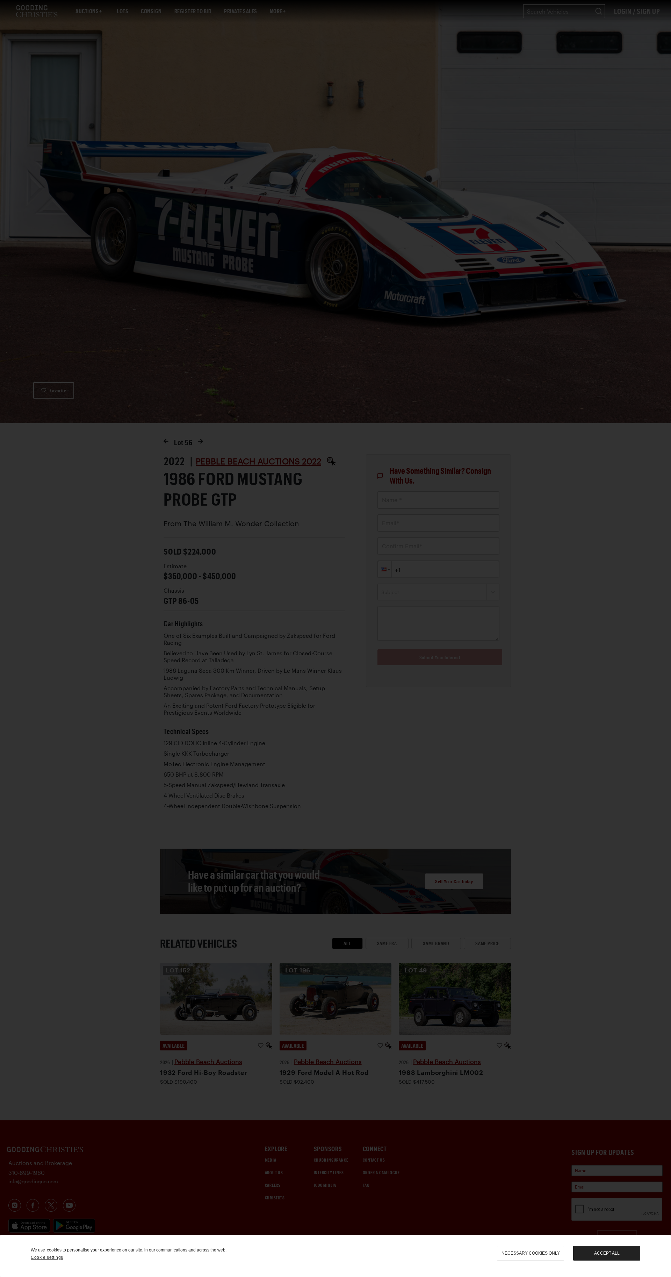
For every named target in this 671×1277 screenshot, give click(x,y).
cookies (54, 1250)
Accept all (607, 1253)
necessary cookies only (531, 1253)
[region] (335, 1256)
